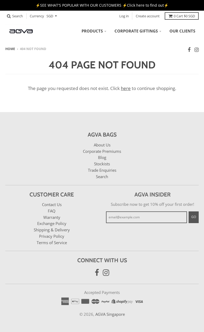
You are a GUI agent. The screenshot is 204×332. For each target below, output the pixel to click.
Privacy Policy (51, 236)
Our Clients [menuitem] (182, 31)
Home (10, 49)
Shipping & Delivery (52, 229)
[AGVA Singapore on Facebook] (189, 50)
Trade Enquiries (102, 170)
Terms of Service (52, 242)
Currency (37, 16)
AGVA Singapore (110, 314)
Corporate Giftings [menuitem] (136, 31)
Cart (184, 16)
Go (193, 217)
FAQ (52, 211)
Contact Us (52, 204)
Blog (102, 157)
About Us (102, 144)
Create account (148, 16)
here (126, 88)
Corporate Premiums (102, 151)
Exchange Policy (51, 223)
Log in (124, 16)
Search (102, 176)
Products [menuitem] (92, 31)
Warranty (51, 217)
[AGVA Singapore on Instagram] (196, 50)
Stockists (102, 163)
